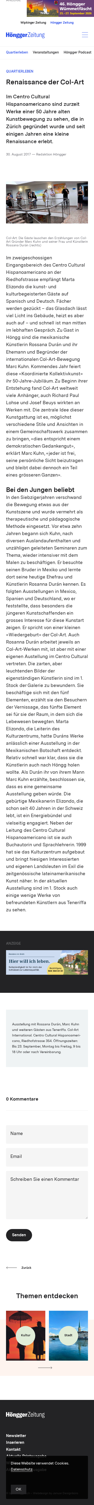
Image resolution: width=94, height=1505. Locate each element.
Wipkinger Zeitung (33, 22)
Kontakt (13, 1450)
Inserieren (15, 1443)
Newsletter (16, 1436)
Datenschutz (22, 1469)
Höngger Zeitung (62, 22)
